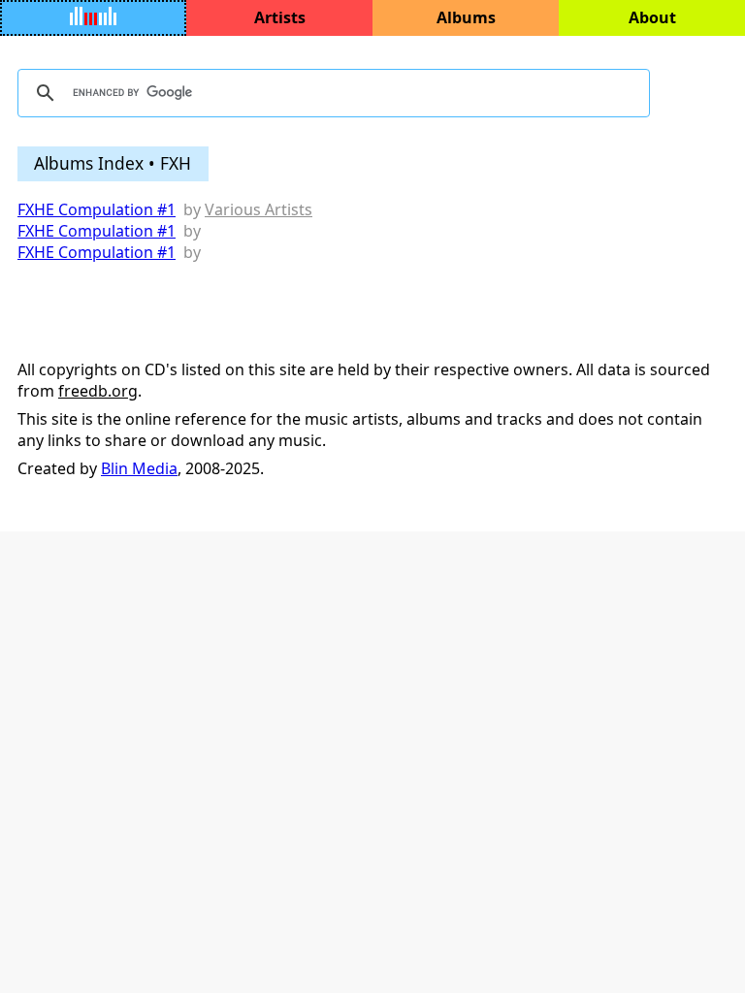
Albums (466, 17)
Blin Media (139, 468)
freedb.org (98, 390)
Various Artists (258, 209)
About (652, 17)
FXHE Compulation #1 (96, 209)
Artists (280, 17)
